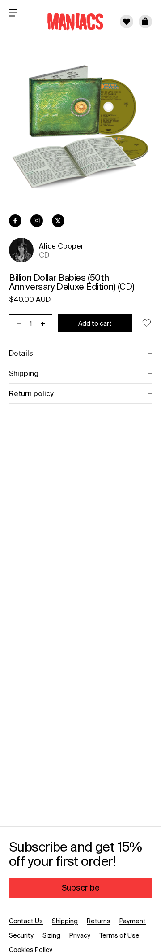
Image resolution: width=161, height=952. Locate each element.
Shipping (65, 921)
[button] (145, 21)
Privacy (79, 935)
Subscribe (81, 887)
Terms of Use (119, 935)
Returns (98, 921)
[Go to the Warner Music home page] (69, 21)
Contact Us (26, 921)
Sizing (51, 935)
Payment (132, 921)
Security (21, 935)
